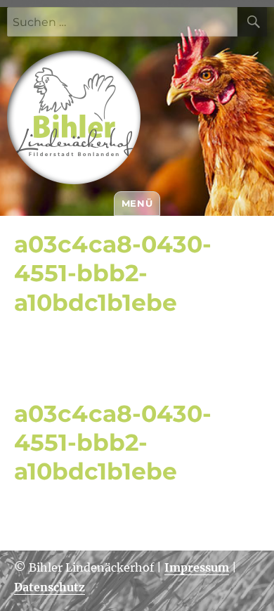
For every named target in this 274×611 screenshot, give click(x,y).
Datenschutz (49, 587)
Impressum (196, 567)
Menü (137, 203)
